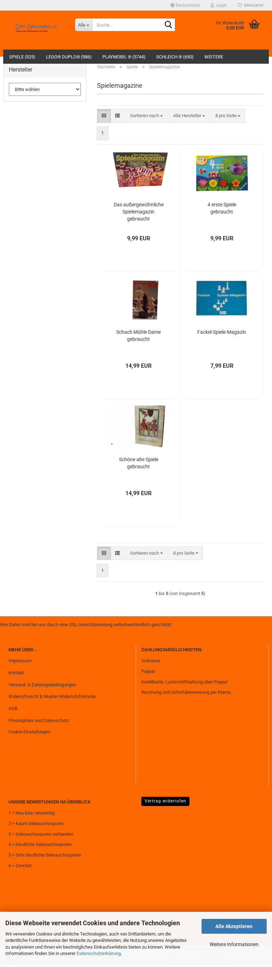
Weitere (213, 56)
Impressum (20, 660)
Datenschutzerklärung (98, 953)
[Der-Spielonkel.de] (36, 30)
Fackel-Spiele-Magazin (221, 332)
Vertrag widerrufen (165, 801)
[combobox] (146, 116)
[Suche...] (168, 25)
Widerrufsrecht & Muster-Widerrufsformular (52, 696)
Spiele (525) (22, 56)
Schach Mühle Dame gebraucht (138, 335)
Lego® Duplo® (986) (69, 56)
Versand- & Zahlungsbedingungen (42, 684)
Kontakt (16, 672)
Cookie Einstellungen (29, 731)
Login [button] (220, 5)
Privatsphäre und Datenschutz (38, 720)
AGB (12, 708)
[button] (185, 5)
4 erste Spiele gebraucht (222, 208)
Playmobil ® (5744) (124, 56)
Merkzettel (253, 5)
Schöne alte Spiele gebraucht (138, 463)
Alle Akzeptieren (234, 926)
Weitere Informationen (234, 944)
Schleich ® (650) (175, 56)
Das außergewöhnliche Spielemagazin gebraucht (139, 212)
